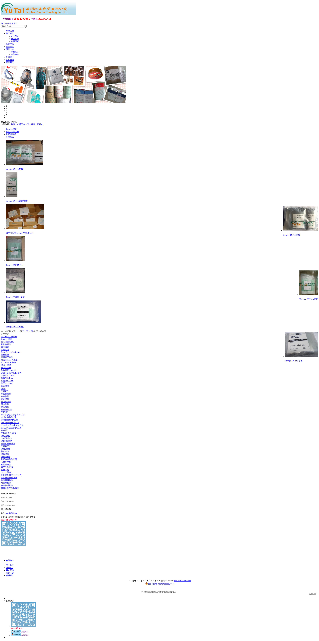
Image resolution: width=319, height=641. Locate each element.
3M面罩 (4, 430)
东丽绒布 (10, 137)
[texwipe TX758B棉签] (23, 322)
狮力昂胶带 (6, 402)
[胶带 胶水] (1, 67)
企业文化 (15, 39)
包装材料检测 (7, 480)
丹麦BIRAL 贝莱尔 (9, 360)
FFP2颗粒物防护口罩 (10, 423)
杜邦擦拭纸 (11, 134)
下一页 (25, 331)
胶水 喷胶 (5, 451)
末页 (31, 331)
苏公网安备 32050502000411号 (161, 584)
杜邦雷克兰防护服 (9, 459)
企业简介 (15, 36)
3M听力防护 (6, 438)
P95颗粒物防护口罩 (9, 420)
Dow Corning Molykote (10, 352)
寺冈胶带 (5, 399)
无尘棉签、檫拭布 (35, 124)
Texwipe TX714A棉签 (308, 299)
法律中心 (15, 54)
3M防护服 (5, 436)
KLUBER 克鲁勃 (8, 362)
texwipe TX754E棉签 (292, 235)
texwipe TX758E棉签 (294, 361)
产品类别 (21, 124)
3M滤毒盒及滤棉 (8, 433)
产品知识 (15, 52)
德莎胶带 (5, 407)
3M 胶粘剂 (5, 446)
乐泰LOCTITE (7, 381)
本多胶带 (5, 396)
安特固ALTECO (8, 375)
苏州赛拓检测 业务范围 (11, 475)
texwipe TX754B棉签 (15, 169)
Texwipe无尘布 (12, 132)
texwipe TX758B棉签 (15, 327)
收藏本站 (13, 23)
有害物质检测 (7, 485)
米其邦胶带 (6, 394)
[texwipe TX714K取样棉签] (11, 197)
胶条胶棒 (5, 454)
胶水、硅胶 (6, 365)
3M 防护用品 (6, 409)
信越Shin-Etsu (7, 378)
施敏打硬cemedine (8, 370)
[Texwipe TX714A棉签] (308, 295)
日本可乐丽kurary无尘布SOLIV (19, 233)
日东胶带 (5, 404)
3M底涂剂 (5, 449)
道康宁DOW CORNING (11, 373)
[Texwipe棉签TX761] (15, 261)
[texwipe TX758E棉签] (301, 356)
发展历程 (15, 41)
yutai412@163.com (11, 513)
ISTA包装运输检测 (9, 478)
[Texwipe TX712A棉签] (15, 293)
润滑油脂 (5, 350)
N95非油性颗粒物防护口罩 (12, 415)
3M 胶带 (4, 391)
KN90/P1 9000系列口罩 (11, 428)
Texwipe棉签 (11, 129)
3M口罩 (4, 412)
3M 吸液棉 (5, 457)
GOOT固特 (6, 472)
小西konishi (6, 368)
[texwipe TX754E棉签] (300, 231)
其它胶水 (5, 386)
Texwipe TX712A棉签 (15, 297)
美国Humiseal (6, 383)
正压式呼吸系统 (8, 444)
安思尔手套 (6, 462)
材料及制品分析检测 (10, 488)
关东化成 (5, 354)
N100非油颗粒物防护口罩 (12, 425)
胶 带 (3, 389)
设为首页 (5, 23)
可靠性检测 (6, 483)
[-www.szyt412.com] (38, 14)
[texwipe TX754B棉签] (24, 164)
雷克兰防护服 (7, 467)
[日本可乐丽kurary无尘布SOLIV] (25, 229)
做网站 (311, 594)
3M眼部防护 (6, 441)
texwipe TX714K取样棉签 (17, 201)
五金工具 (5, 470)
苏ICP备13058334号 (182, 581)
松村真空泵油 (7, 357)
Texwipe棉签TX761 (14, 265)
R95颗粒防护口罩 (8, 417)
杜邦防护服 (6, 464)
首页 (13, 124)
